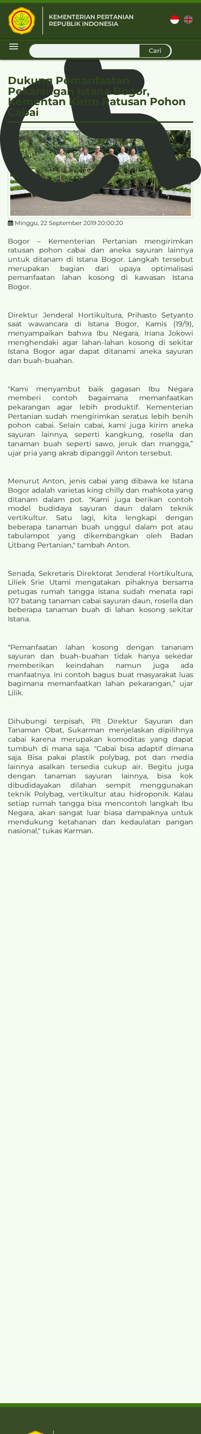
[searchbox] (100, 51)
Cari (155, 50)
